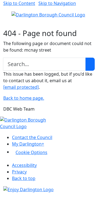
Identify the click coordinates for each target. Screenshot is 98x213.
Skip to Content (19, 3)
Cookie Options (31, 152)
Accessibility (24, 165)
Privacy (19, 172)
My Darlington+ (28, 144)
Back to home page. (23, 98)
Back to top (23, 178)
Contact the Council (32, 137)
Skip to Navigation (57, 3)
